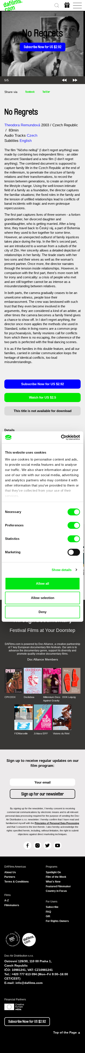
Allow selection (42, 598)
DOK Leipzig (69, 697)
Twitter (46, 92)
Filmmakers (11, 905)
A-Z (6, 900)
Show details (61, 570)
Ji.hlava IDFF (41, 733)
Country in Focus (56, 890)
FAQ (48, 911)
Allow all (42, 583)
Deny (42, 612)
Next (75, 80)
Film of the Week (56, 876)
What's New (53, 881)
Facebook (30, 92)
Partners (9, 876)
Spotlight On (53, 872)
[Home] (13, 5)
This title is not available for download (42, 411)
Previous (64, 80)
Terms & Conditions (16, 881)
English (26, 141)
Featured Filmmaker (58, 886)
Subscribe (52, 907)
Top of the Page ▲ (67, 1032)
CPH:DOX (10, 697)
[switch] (74, 525)
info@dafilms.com (28, 983)
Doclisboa (29, 697)
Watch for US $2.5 (42, 397)
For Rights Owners (57, 921)
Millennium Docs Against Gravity (51, 699)
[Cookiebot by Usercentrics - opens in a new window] (61, 437)
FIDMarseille (21, 733)
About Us (10, 872)
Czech (32, 135)
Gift (48, 916)
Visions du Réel (61, 733)
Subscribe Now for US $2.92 (42, 47)
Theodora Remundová (22, 125)
